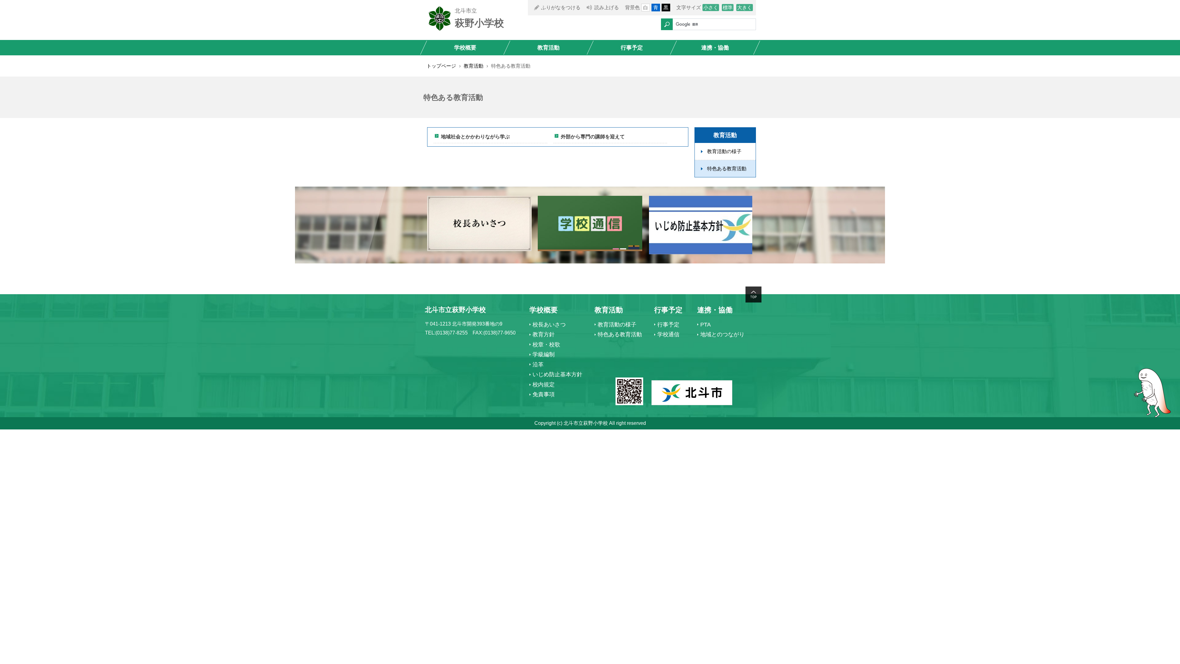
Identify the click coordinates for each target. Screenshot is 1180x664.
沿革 (538, 365)
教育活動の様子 (724, 151)
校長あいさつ (549, 325)
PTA (705, 325)
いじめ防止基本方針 (557, 374)
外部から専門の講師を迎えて (593, 136)
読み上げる (606, 7)
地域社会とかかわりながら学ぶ (475, 136)
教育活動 (548, 48)
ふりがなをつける (560, 7)
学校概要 (465, 48)
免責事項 (544, 394)
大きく (744, 7)
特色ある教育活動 (726, 168)
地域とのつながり (722, 334)
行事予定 (632, 48)
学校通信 (668, 334)
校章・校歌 (546, 345)
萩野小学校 (479, 23)
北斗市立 (466, 11)
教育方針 (544, 334)
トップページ (441, 66)
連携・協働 (715, 48)
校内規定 (544, 384)
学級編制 (544, 354)
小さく (710, 7)
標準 (728, 7)
